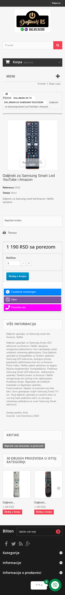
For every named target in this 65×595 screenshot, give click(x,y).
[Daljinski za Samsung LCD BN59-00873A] (48, 484)
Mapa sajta (54, 83)
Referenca (8, 187)
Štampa (12, 232)
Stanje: (6, 192)
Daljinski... (9, 502)
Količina (11, 257)
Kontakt (42, 83)
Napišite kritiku (13, 220)
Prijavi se (56, 3)
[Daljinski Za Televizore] (32, 20)
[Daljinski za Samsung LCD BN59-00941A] (17, 484)
